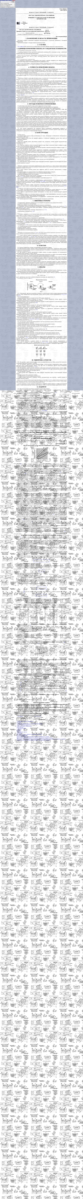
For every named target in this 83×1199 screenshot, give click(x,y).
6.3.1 (25, 473)
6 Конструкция (20, 727)
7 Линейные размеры (21, 728)
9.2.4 (19, 295)
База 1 (7, 0)
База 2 (10, 0)
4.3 (60, 472)
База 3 (14, 0)
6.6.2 (38, 716)
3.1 (55, 392)
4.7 (65, 206)
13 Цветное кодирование (22, 735)
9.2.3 (66, 294)
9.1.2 (46, 209)
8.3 (20, 690)
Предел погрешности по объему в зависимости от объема (36, 736)
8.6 (36, 302)
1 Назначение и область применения (25, 721)
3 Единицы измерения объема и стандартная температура (29, 723)
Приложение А (20, 736)
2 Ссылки (19, 722)
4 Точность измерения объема (23, 724)
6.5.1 (22, 176)
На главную (2, 0)
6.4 (33, 211)
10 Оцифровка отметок (22, 731)
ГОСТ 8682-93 (21, 46)
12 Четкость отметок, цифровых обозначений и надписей (29, 734)
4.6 (23, 94)
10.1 (49, 369)
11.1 (36, 366)
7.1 (63, 219)
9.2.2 (63, 294)
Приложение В (20, 737)
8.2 (20, 682)
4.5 (21, 94)
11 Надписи (19, 733)
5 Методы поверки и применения (24, 726)
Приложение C (20, 739)
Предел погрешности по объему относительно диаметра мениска (38, 737)
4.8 (23, 519)
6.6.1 (36, 716)
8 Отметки (19, 729)
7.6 (35, 232)
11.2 (40, 716)
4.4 (20, 464)
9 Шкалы (19, 730)
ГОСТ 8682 (44, 410)
